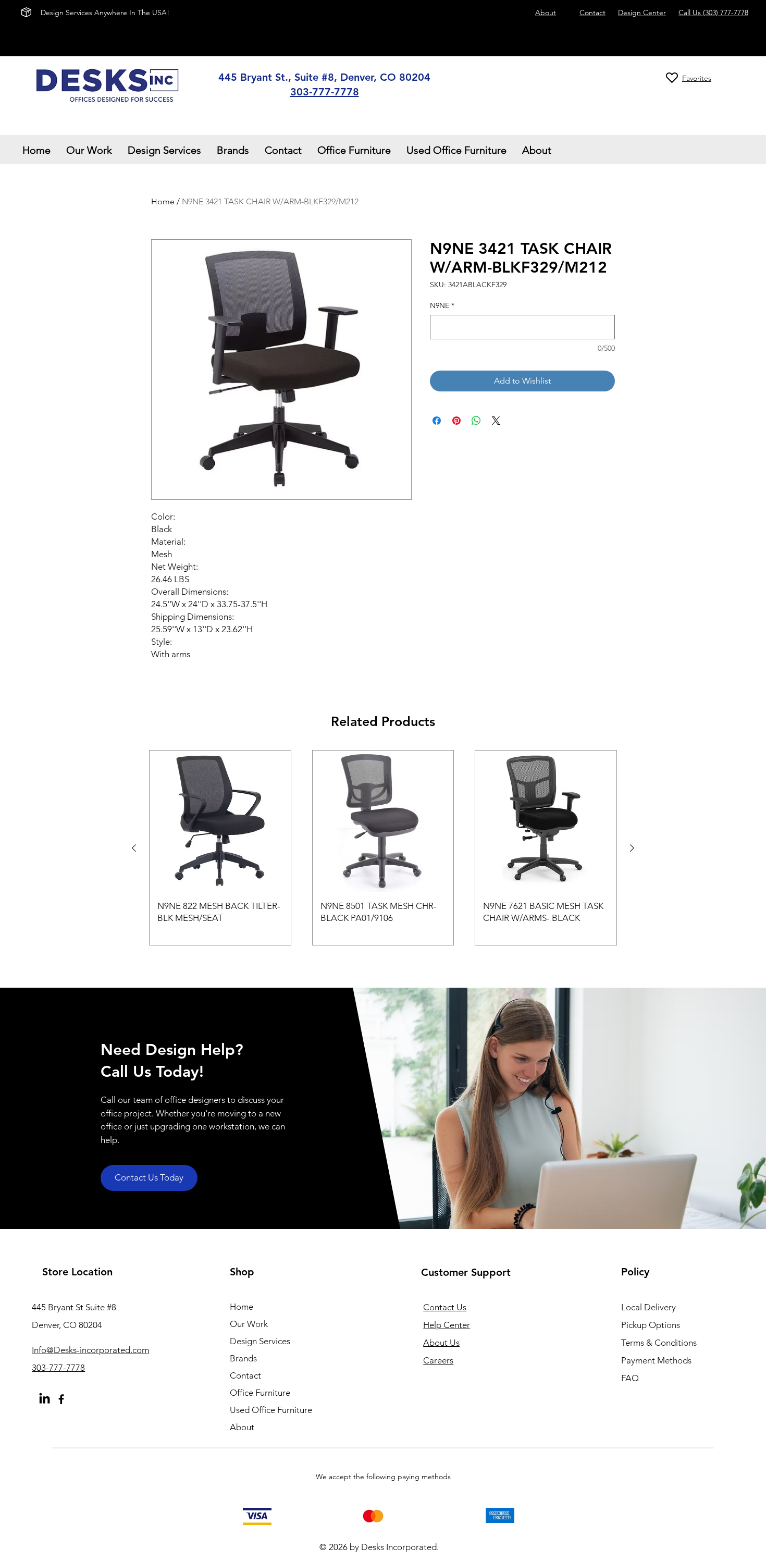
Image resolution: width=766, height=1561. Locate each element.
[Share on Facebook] (436, 420)
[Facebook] (61, 1399)
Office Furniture (260, 1392)
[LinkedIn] (44, 1399)
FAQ (630, 1378)
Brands (243, 1358)
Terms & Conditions (659, 1342)
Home (163, 201)
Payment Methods (657, 1360)
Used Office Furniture (271, 1410)
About (242, 1427)
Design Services (260, 1341)
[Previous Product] (134, 848)
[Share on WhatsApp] (476, 420)
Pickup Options (650, 1325)
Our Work (249, 1324)
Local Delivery (648, 1307)
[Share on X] (496, 420)
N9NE (442, 305)
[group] (383, 847)
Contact (245, 1375)
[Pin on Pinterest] (456, 420)
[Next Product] (632, 848)
